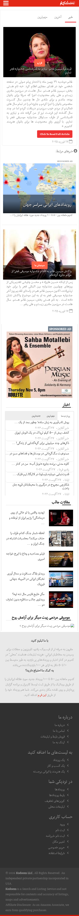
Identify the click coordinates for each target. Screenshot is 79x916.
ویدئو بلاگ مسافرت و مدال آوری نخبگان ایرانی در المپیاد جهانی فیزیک (26, 579)
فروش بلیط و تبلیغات (53, 736)
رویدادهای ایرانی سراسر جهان (47, 204)
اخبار (66, 404)
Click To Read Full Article (55, 134)
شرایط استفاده (57, 853)
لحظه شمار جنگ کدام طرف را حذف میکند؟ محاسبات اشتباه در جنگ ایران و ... (25, 538)
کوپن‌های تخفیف (55, 800)
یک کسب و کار (56, 765)
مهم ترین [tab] (51, 416)
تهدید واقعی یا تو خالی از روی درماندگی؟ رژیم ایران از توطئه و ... (27, 518)
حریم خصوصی (56, 847)
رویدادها (60, 789)
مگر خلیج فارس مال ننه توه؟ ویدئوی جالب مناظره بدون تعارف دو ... (25, 599)
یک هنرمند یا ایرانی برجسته (49, 771)
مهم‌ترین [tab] (42, 16)
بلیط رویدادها (57, 795)
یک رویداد (59, 759)
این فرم (42, 694)
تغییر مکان (58, 841)
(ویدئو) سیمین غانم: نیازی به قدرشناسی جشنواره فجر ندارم (40, 70)
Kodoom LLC (24, 873)
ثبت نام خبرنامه (55, 835)
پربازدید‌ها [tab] (65, 416)
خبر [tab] (70, 16)
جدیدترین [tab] (36, 416)
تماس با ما (59, 730)
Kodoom (10, 888)
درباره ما (60, 725)
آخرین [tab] (57, 16)
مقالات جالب (61, 502)
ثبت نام (60, 830)
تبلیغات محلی (56, 806)
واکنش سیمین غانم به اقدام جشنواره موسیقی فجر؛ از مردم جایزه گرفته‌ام (41, 272)
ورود (62, 824)
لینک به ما (59, 742)
